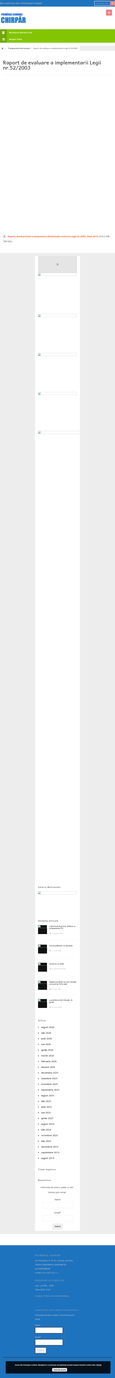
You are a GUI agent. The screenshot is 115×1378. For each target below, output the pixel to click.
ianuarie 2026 (48, 1066)
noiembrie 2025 (49, 1078)
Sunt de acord (60, 1369)
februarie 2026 (49, 1061)
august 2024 (47, 1123)
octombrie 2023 (49, 1135)
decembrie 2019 (49, 1146)
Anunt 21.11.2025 (56, 963)
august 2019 (47, 1158)
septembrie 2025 (50, 1089)
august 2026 (47, 1027)
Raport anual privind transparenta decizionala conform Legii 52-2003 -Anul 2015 (53, 236)
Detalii (98, 1365)
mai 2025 (46, 1112)
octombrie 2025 (49, 1084)
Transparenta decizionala (19, 48)
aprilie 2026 (47, 1049)
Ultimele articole (48, 920)
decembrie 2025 (49, 1072)
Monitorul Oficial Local (20, 32)
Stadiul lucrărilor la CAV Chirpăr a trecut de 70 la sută (63, 982)
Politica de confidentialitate (56, 1296)
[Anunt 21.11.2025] (42, 967)
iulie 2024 (46, 1129)
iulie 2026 (46, 1032)
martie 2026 (47, 1055)
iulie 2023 (46, 1140)
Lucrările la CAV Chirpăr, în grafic (60, 1001)
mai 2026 (46, 1044)
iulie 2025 (46, 1101)
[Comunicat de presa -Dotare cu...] (42, 929)
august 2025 (47, 1095)
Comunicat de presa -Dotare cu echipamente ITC (62, 927)
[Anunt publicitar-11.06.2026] (42, 949)
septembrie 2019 (50, 1152)
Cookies (38, 1296)
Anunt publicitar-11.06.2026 (60, 945)
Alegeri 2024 (15, 39)
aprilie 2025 (47, 1118)
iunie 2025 (46, 1106)
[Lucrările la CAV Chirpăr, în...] (42, 1003)
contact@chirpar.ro (49, 1272)
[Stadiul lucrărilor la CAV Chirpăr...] (42, 985)
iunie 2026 (46, 1038)
